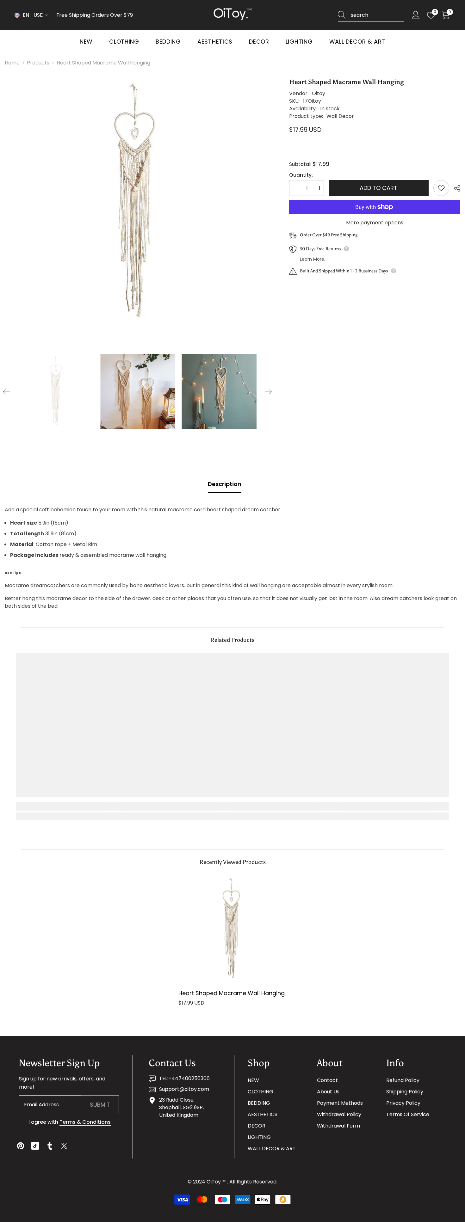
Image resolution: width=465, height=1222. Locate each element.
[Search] (371, 15)
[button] (6, 392)
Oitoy (318, 93)
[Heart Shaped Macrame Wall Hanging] (232, 929)
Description (224, 484)
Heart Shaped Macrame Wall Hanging (231, 993)
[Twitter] (64, 1146)
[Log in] (416, 15)
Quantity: (301, 175)
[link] (70, 806)
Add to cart (378, 188)
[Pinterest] (20, 1146)
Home (12, 62)
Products (38, 62)
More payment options (374, 222)
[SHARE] (454, 188)
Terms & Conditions (85, 1122)
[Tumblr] (49, 1146)
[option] (137, 203)
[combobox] (377, 15)
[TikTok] (35, 1146)
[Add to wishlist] (441, 188)
